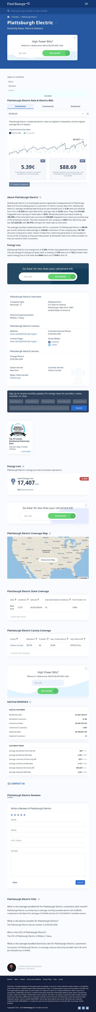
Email (14, 830)
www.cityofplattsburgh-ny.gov (23, 334)
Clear (15, 882)
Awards (11, 90)
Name (13, 820)
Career (61, 979)
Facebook (55, 342)
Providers (15, 17)
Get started (55, 53)
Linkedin (87, 1008)
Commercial (48, 106)
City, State (16, 840)
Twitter (54, 345)
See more (48, 96)
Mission (9, 979)
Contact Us (18, 783)
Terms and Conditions (34, 979)
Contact (22, 979)
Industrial (75, 106)
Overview (12, 86)
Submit (79, 408)
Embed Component (20, 184)
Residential (20, 106)
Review (14, 851)
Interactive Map (48, 560)
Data (55, 979)
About (10, 82)
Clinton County (16, 645)
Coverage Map (14, 95)
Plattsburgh (15, 378)
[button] (86, 3)
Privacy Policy (47, 979)
